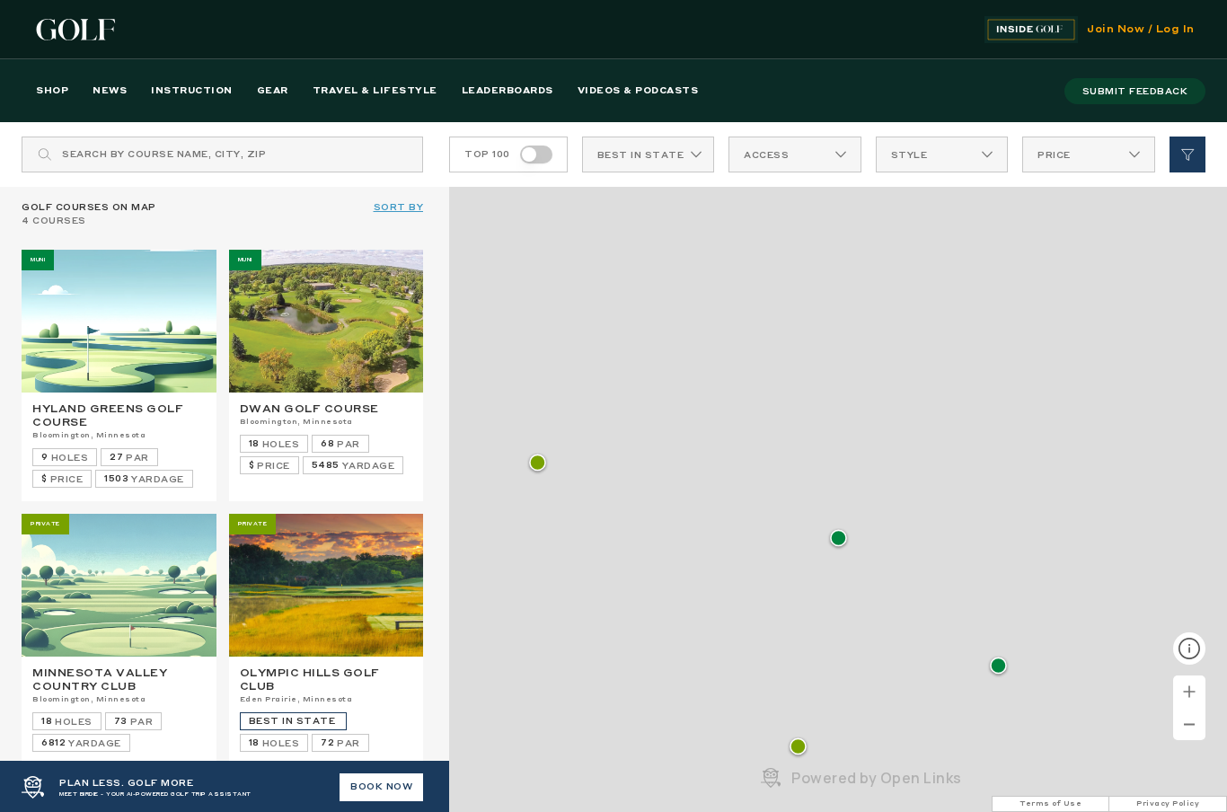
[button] (798, 748)
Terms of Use (1050, 804)
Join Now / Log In (1141, 29)
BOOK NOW (381, 786)
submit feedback (1135, 91)
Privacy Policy (1167, 804)
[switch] (536, 154)
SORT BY (399, 207)
